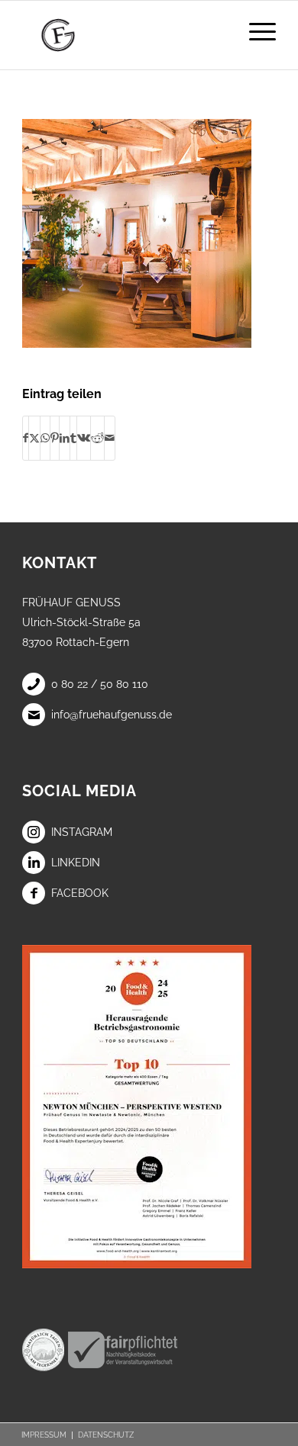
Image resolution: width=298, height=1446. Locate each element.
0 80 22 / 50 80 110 (99, 684)
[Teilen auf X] (34, 437)
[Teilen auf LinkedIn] (65, 437)
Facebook (80, 893)
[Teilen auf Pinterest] (54, 437)
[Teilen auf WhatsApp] (45, 437)
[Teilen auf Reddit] (97, 437)
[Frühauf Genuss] (123, 35)
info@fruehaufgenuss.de (111, 715)
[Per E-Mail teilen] (110, 437)
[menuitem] (255, 31)
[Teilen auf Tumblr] (73, 437)
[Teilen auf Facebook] (25, 437)
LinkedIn (75, 862)
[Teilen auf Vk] (83, 437)
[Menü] (255, 31)
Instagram (81, 832)
